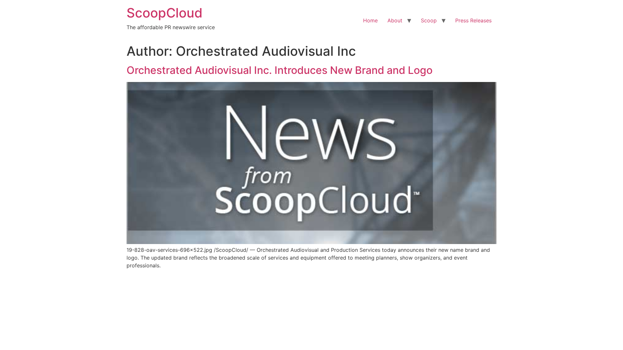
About (394, 20)
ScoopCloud (164, 13)
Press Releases (473, 20)
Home (370, 20)
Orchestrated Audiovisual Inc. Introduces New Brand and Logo (280, 70)
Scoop (429, 20)
